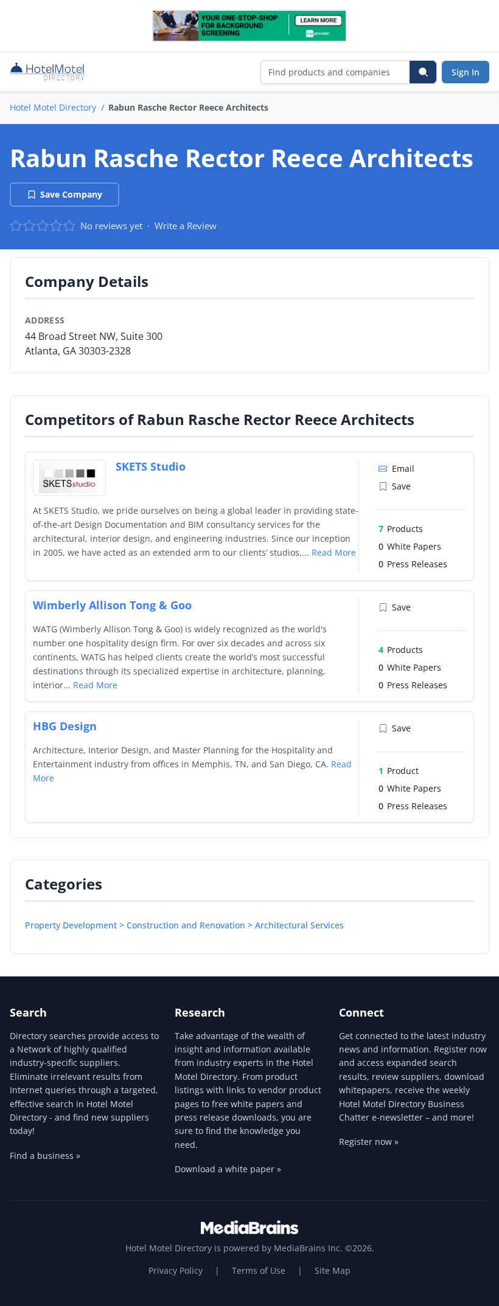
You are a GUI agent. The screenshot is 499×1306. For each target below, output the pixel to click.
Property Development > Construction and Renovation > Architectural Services (184, 925)
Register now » (369, 1141)
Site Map (333, 1270)
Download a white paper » (228, 1169)
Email (403, 468)
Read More (334, 552)
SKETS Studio (151, 466)
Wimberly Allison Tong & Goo (112, 605)
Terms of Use (258, 1270)
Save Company (71, 194)
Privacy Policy (175, 1270)
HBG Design (65, 726)
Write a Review (186, 225)
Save (401, 486)
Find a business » (45, 1155)
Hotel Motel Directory (53, 107)
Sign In (466, 72)
